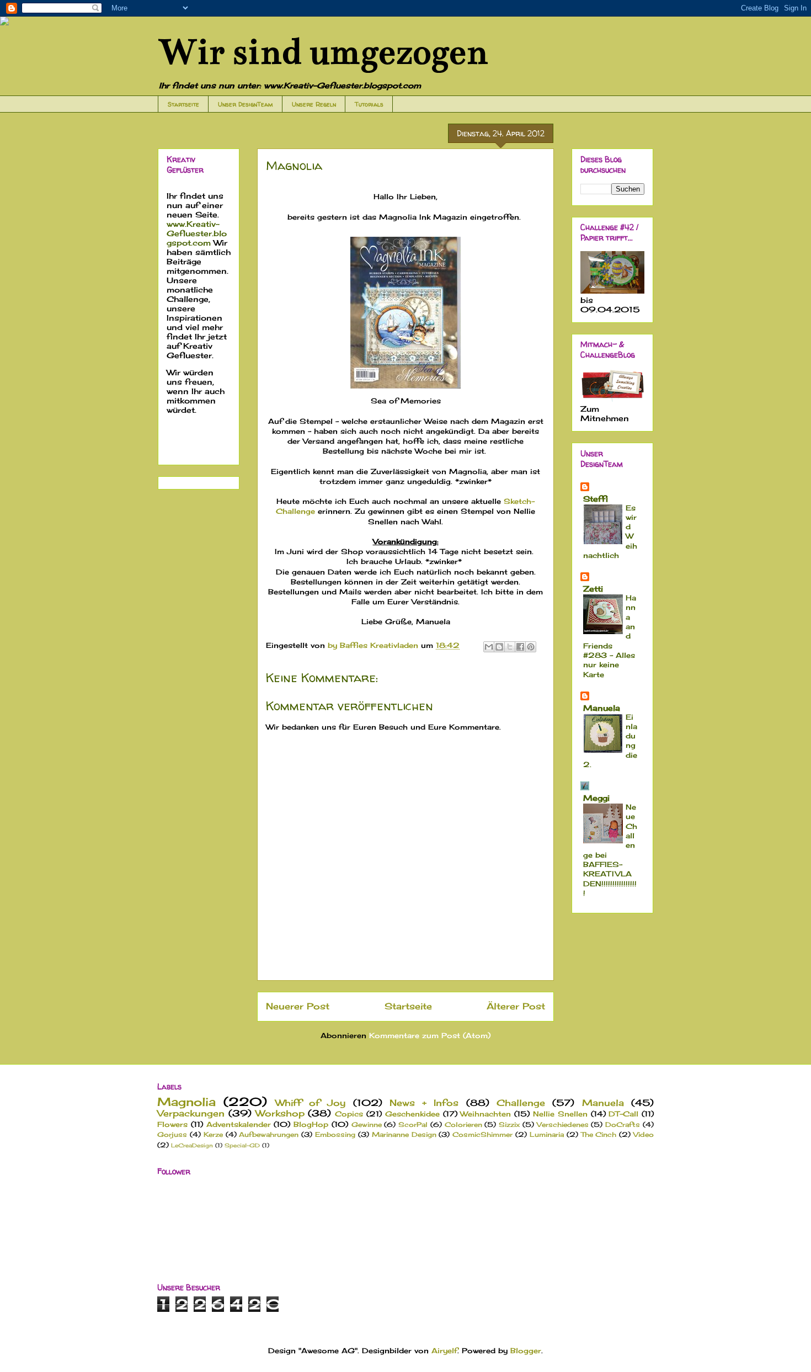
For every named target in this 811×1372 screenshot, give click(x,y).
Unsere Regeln (314, 104)
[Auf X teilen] (509, 646)
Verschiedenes (563, 1125)
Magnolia (186, 1102)
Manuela (601, 707)
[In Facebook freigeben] (520, 646)
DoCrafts (622, 1125)
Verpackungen (191, 1113)
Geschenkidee (412, 1113)
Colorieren (463, 1125)
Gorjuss (172, 1135)
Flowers (172, 1124)
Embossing (335, 1135)
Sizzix (509, 1125)
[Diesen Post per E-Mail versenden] (488, 646)
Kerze (213, 1135)
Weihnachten (485, 1113)
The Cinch (599, 1135)
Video (643, 1135)
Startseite (183, 104)
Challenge (521, 1103)
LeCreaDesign (192, 1145)
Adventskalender (238, 1124)
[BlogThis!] (499, 646)
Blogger (525, 1350)
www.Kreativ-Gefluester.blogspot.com (197, 233)
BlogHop (311, 1124)
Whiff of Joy (310, 1103)
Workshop (280, 1113)
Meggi (596, 797)
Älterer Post (516, 1006)
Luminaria (547, 1135)
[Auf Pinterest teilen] (530, 646)
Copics (349, 1113)
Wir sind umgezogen (323, 51)
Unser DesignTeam (245, 104)
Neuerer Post (297, 1006)
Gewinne (366, 1125)
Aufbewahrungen (268, 1135)
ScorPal (413, 1125)
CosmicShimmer (482, 1135)
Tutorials (369, 104)
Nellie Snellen (560, 1113)
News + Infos (424, 1103)
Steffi (595, 498)
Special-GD (242, 1145)
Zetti (593, 588)
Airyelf (444, 1350)
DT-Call (623, 1113)
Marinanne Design (404, 1135)
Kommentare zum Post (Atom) (429, 1035)
